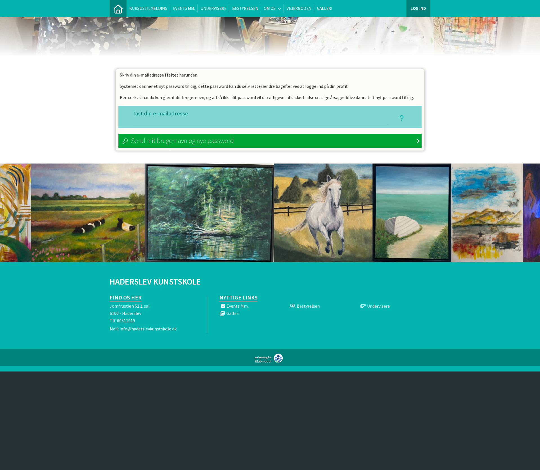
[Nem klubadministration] (270, 361)
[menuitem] (118, 8)
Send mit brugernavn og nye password (182, 140)
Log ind (418, 8)
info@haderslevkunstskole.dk (148, 329)
